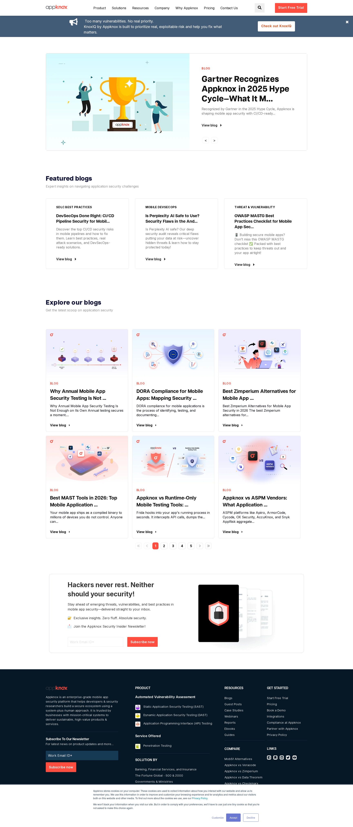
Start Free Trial (277, 698)
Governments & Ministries (154, 781)
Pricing (272, 704)
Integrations (275, 716)
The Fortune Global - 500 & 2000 (159, 775)
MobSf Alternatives (238, 759)
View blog (58, 425)
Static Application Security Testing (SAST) (173, 707)
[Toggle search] (260, 7)
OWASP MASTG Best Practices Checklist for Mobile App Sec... (263, 221)
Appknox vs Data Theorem (244, 777)
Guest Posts (233, 704)
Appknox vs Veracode (240, 765)
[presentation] (205, 140)
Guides (230, 735)
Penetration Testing (157, 746)
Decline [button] (251, 817)
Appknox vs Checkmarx (241, 783)
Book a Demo (276, 710)
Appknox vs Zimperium (241, 771)
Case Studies (234, 710)
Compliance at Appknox (284, 722)
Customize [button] (218, 817)
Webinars (231, 716)
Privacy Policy (199, 798)
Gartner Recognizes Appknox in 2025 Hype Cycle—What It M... (245, 89)
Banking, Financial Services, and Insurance (166, 769)
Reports (230, 722)
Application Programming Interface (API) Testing (177, 723)
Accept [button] (233, 817)
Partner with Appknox (282, 729)
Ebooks (230, 729)
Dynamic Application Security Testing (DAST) (175, 715)
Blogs (228, 698)
